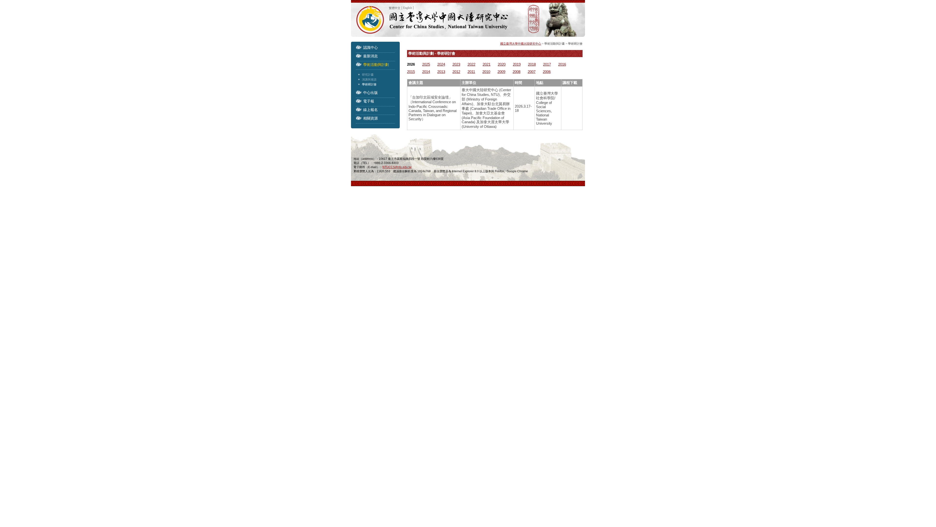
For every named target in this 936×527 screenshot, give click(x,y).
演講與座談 (369, 79)
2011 (471, 72)
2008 (516, 72)
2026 (411, 64)
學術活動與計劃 (376, 64)
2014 (426, 72)
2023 (456, 64)
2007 (532, 72)
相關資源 (370, 118)
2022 (471, 64)
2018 (532, 64)
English (407, 8)
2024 (441, 64)
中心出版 (370, 93)
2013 (441, 72)
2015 (411, 72)
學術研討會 (369, 84)
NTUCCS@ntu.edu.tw (396, 167)
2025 (426, 64)
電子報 (368, 101)
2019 (517, 64)
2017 (547, 64)
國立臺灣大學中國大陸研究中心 (520, 43)
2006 (547, 72)
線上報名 (370, 110)
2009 (501, 72)
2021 (486, 64)
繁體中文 (394, 8)
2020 (502, 64)
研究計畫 (368, 74)
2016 (562, 64)
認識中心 (370, 47)
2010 (486, 72)
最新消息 (370, 56)
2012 (456, 72)
